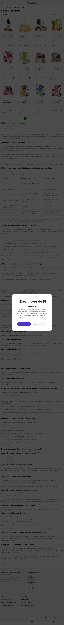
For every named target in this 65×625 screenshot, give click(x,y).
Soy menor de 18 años (39, 324)
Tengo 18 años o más (24, 324)
